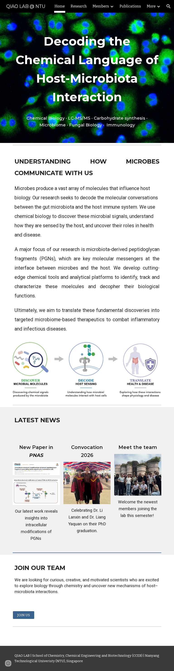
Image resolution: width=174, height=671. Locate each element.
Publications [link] (130, 6)
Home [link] (60, 6)
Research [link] (79, 6)
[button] (168, 6)
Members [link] (101, 6)
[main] (87, 77)
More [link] (151, 6)
